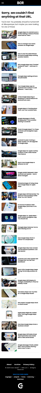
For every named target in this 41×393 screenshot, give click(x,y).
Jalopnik (16, 377)
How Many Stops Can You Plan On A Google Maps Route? (27, 292)
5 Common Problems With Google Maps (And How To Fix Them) (27, 206)
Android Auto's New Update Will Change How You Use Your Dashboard (28, 260)
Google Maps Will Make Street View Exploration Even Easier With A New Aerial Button (27, 336)
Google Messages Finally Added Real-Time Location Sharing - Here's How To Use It (28, 346)
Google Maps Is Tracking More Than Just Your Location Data (27, 109)
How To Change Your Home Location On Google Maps (26, 44)
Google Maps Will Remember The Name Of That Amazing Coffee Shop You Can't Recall (28, 195)
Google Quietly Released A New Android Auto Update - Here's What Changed (28, 174)
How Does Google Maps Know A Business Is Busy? (28, 325)
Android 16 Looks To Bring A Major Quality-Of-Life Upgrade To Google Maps (28, 141)
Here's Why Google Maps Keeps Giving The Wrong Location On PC (28, 271)
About (9, 364)
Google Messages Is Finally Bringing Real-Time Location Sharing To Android (27, 120)
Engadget (8, 377)
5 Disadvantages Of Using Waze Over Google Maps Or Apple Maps (28, 185)
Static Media (14, 368)
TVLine (23, 377)
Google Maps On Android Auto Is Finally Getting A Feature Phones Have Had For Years (28, 33)
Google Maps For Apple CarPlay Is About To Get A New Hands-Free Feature (28, 152)
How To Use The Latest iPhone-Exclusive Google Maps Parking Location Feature (28, 55)
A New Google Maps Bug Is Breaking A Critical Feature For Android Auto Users (28, 98)
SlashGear (20, 379)
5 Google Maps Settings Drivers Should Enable (28, 77)
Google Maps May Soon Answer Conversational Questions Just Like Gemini (28, 249)
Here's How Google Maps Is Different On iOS (26, 163)
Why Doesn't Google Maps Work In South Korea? (28, 303)
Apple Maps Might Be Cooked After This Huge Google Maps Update (27, 314)
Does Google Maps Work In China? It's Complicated (26, 238)
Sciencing (30, 377)
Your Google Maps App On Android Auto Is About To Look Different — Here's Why (27, 87)
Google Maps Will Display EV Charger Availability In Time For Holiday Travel (28, 282)
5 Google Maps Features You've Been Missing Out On (28, 228)
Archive (17, 364)
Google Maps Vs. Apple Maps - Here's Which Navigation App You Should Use (27, 217)
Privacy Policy (28, 364)
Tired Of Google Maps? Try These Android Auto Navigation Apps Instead (28, 131)
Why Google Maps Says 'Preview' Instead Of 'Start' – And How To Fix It (28, 66)
